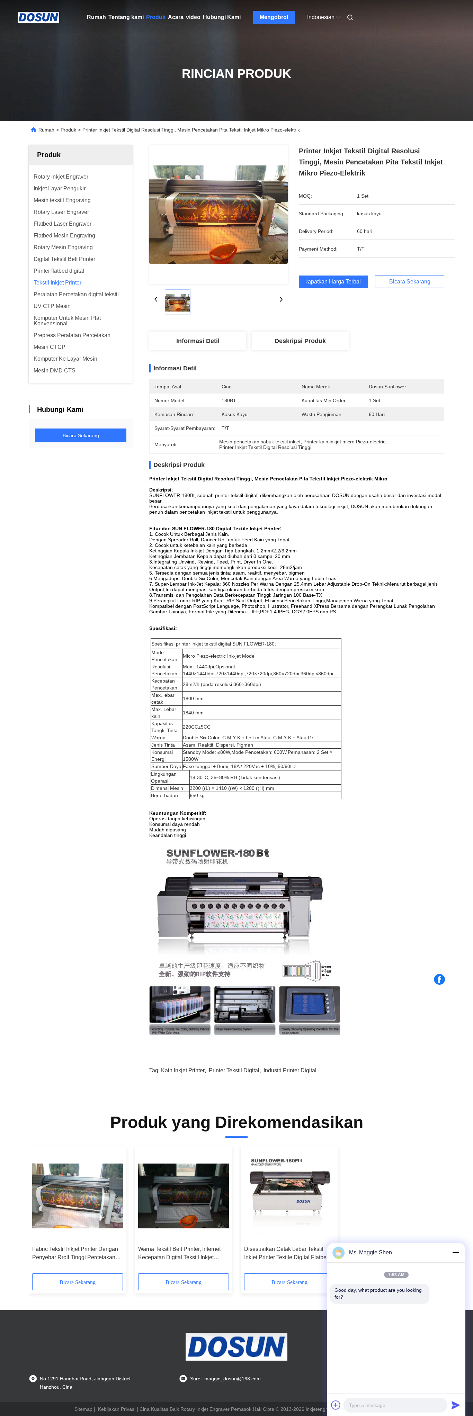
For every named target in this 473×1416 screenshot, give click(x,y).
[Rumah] (38, 17)
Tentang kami (126, 17)
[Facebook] (439, 979)
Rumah (96, 17)
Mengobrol (274, 17)
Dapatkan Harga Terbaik (333, 282)
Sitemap (83, 1409)
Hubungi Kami (222, 17)
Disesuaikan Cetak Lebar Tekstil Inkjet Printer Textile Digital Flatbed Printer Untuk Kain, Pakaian (287, 1254)
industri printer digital (290, 1070)
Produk (156, 17)
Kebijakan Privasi (116, 1409)
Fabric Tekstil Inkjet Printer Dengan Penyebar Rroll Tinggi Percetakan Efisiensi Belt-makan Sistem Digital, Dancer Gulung (76, 1254)
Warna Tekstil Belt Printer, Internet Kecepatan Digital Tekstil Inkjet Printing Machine (179, 1254)
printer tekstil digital (234, 1070)
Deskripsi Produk (300, 340)
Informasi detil (198, 340)
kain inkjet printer (183, 1070)
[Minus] (456, 1252)
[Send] (455, 1405)
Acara (176, 17)
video (193, 17)
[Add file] (336, 1405)
